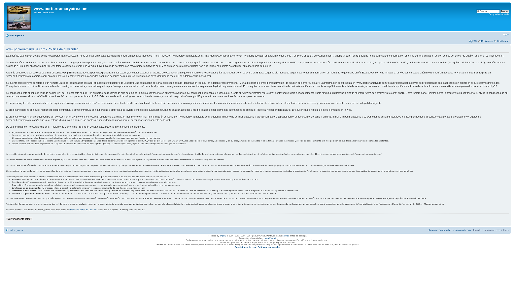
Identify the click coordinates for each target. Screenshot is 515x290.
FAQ (474, 41)
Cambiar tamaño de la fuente (506, 34)
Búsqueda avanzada (499, 14)
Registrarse (487, 41)
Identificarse (503, 41)
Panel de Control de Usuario (82, 209)
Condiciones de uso (245, 247)
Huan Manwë (270, 238)
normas (285, 236)
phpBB (223, 236)
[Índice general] (19, 16)
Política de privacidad (269, 247)
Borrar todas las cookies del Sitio (455, 230)
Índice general (16, 35)
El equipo (432, 230)
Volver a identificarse (19, 219)
